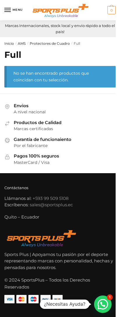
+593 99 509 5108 (51, 198)
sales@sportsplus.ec (51, 204)
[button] (103, 304)
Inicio (9, 43)
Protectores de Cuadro (50, 43)
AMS (22, 43)
